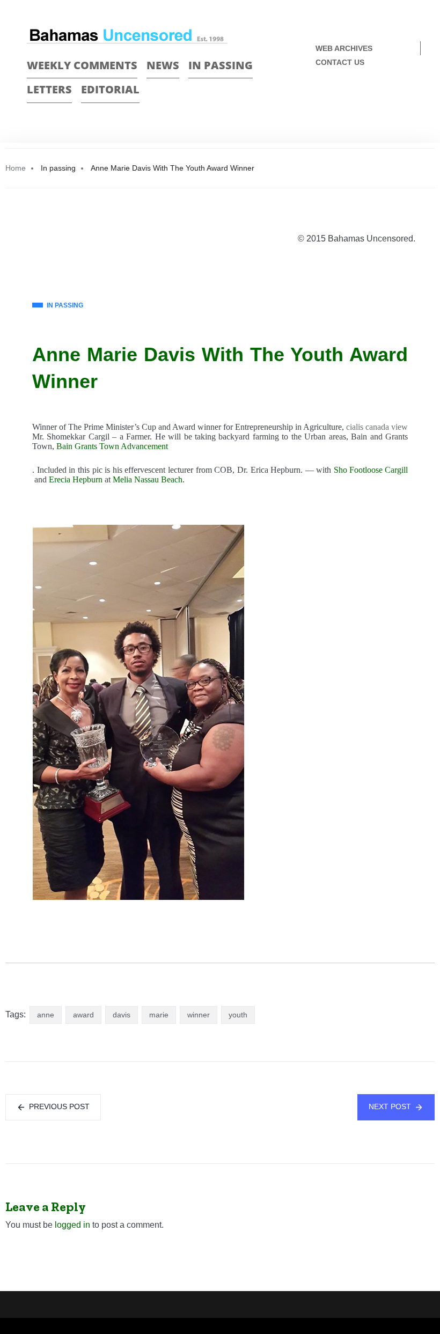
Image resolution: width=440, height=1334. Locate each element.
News (162, 65)
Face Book (389, 97)
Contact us (340, 62)
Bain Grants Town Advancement (112, 446)
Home (15, 168)
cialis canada (367, 426)
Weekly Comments (82, 65)
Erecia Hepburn (75, 479)
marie (158, 1014)
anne (45, 1014)
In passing (220, 65)
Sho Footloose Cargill (371, 469)
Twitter (408, 97)
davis (121, 1014)
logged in (72, 1224)
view (399, 426)
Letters (49, 89)
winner (198, 1014)
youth (238, 1014)
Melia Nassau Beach (147, 479)
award (83, 1014)
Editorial (110, 89)
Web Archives (344, 48)
